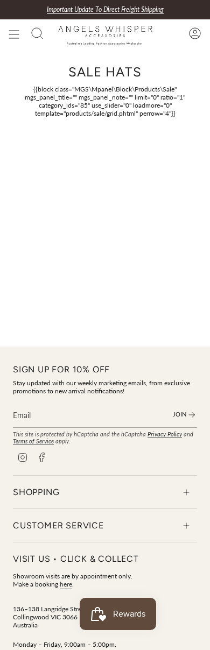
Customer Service (58, 525)
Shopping (36, 492)
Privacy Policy (165, 433)
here (66, 584)
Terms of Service (33, 440)
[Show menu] (14, 34)
